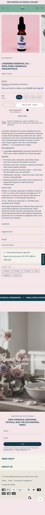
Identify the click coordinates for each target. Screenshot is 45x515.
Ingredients (6, 224)
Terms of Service (21, 449)
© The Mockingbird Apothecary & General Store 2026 (20, 477)
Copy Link (17, 275)
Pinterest (17, 271)
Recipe (4, 239)
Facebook (6, 271)
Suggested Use (7, 232)
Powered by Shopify (8, 485)
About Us (7, 466)
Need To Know (7, 74)
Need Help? (8, 458)
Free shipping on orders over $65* (22, 2)
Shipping (5, 84)
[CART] (42, 8)
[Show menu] (3, 8)
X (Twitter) (27, 271)
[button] (15, 111)
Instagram (6, 275)
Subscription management (23, 481)
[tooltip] (28, 110)
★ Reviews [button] (43, 259)
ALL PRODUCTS (7, 58)
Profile (10, 481)
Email (36, 271)
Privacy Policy (7, 449)
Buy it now (22, 116)
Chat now (7, 259)
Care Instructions (8, 245)
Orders (4, 481)
